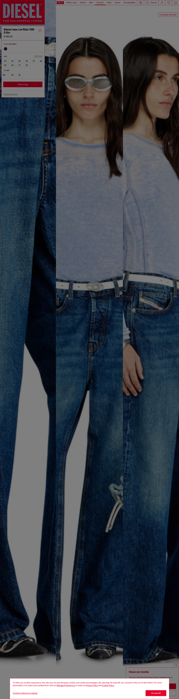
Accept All (156, 693)
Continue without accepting (25, 693)
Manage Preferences (66, 685)
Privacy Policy (92, 685)
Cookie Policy (108, 685)
